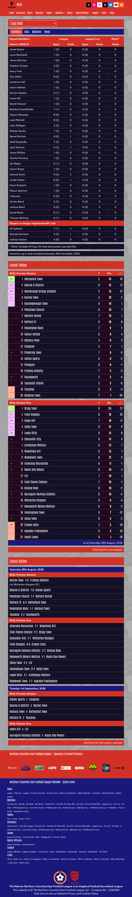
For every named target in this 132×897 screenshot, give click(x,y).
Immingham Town (34, 512)
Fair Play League (26, 826)
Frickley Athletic (33, 371)
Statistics (59, 12)
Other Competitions (67, 793)
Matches (39, 12)
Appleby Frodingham (36, 531)
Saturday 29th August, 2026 (27, 569)
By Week (29, 804)
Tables (49, 12)
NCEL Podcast (108, 793)
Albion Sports (32, 358)
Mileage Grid (46, 837)
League (95, 12)
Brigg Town (30, 408)
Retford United (32, 315)
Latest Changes (13, 844)
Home (11, 12)
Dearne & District (34, 285)
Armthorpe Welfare (35, 445)
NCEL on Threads (68, 859)
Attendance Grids (21, 811)
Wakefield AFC (32, 451)
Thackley (29, 389)
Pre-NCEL (103, 851)
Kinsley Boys (31, 488)
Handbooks (61, 851)
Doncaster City (32, 439)
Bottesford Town (33, 279)
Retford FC (30, 322)
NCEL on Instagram (32, 859)
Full (8, 818)
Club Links (13, 862)
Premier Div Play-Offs (66, 804)
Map (37, 837)
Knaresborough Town (36, 303)
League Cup (107, 804)
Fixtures (17, 793)
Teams (69, 12)
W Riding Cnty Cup (98, 807)
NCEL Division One (20, 403)
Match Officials (82, 12)
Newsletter (93, 851)
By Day (22, 804)
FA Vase (115, 826)
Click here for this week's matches (103, 742)
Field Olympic (32, 414)
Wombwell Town (33, 457)
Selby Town (30, 426)
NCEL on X (18, 859)
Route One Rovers (34, 469)
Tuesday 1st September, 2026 (27, 688)
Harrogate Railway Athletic (39, 494)
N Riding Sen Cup (53, 807)
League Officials (14, 851)
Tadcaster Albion (33, 383)
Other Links (24, 862)
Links (104, 12)
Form (27, 818)
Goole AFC (29, 420)
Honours (83, 851)
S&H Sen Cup (83, 807)
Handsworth (31, 377)
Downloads (72, 851)
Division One (52, 793)
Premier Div (50, 804)
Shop (112, 12)
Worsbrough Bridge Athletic (40, 291)
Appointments (28, 844)
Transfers (96, 793)
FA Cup (117, 804)
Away (21, 818)
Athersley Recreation (36, 463)
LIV (26, 476)
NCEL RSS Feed (117, 859)
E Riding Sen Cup (20, 807)
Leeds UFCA (30, 433)
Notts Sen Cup (69, 807)
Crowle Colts (31, 525)
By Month (39, 804)
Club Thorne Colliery (35, 482)
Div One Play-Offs (92, 804)
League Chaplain (29, 851)
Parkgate (29, 364)
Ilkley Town (30, 518)
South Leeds (31, 537)
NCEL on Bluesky (85, 859)
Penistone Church (34, 309)
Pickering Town (32, 352)
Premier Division (38, 793)
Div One (80, 804)
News (29, 12)
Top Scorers (12, 826)
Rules (52, 851)
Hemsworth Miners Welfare (39, 506)
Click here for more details (107, 549)
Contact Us (43, 851)
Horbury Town (31, 340)
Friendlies (112, 807)
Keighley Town (32, 395)
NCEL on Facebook (51, 859)
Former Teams (59, 837)
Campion (29, 346)
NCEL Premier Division (23, 273)
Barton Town (31, 297)
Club (26, 32)
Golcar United (32, 334)
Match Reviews (84, 793)
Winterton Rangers (35, 500)
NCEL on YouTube (101, 859)
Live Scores (20, 12)
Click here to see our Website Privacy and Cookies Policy (66, 893)
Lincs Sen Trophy (37, 807)
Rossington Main (33, 328)
